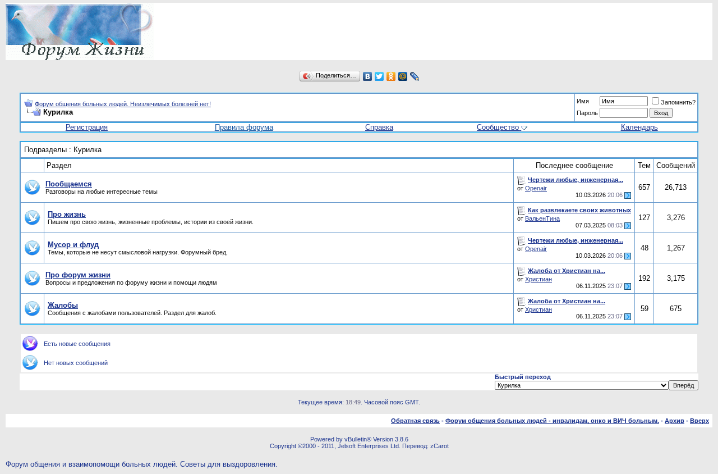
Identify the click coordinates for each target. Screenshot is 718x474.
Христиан (538, 279)
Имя (583, 101)
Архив (674, 420)
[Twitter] (379, 76)
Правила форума (244, 127)
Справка (379, 127)
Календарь (639, 127)
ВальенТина (542, 218)
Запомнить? (678, 102)
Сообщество (498, 127)
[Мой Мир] (403, 76)
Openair (536, 188)
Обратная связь (415, 420)
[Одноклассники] (391, 76)
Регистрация (87, 127)
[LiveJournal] (415, 76)
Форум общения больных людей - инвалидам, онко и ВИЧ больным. (552, 420)
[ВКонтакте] (368, 76)
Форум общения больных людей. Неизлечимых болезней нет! (123, 104)
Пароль (587, 113)
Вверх (699, 420)
